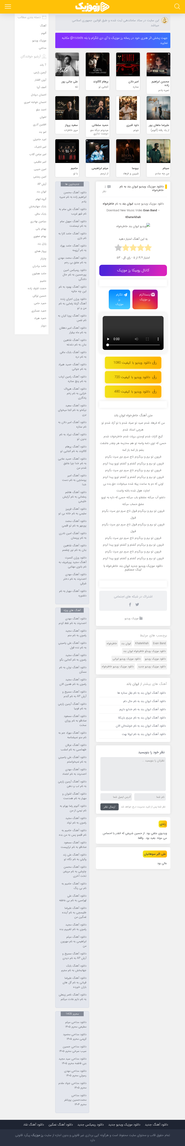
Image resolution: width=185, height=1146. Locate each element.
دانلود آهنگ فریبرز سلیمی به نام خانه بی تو (72, 511)
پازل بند (41, 244)
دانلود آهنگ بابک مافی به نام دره (73, 354)
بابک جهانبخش (37, 206)
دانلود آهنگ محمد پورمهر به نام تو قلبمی (74, 523)
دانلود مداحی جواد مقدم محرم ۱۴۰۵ (72, 1085)
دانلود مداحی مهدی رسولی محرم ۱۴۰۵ (75, 1073)
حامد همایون (39, 273)
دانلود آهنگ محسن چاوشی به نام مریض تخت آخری (74, 871)
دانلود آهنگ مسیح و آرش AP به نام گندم (74, 694)
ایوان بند (127, 203)
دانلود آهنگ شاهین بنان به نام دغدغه (74, 342)
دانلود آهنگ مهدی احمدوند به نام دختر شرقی (74, 579)
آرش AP (41, 184)
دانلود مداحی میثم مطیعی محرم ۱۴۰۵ (75, 1024)
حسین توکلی (39, 296)
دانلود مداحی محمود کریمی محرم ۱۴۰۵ (74, 1036)
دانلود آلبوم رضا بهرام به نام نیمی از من (73, 808)
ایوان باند (132, 684)
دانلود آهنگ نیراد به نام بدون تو (72, 436)
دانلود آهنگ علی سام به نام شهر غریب (72, 211)
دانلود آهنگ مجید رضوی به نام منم (75, 633)
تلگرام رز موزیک (119, 299)
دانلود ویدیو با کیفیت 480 (132, 391)
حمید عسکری (39, 311)
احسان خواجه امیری (35, 102)
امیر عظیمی (40, 162)
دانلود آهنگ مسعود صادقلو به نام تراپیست (73, 844)
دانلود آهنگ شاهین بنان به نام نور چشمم (74, 547)
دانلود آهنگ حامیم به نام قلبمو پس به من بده (72, 832)
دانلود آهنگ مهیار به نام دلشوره (72, 593)
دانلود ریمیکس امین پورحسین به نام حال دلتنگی (74, 274)
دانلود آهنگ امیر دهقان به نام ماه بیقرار (72, 330)
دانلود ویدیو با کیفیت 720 (132, 377)
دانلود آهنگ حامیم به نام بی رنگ (74, 885)
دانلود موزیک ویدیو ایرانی (127, 659)
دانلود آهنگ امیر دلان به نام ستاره (72, 424)
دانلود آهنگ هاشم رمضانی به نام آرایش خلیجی (74, 497)
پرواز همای (40, 251)
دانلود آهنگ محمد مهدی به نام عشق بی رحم (72, 260)
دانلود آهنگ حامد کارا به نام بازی (72, 235)
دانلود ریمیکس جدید (90, 1124)
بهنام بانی (41, 229)
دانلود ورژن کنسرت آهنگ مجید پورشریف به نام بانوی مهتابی (72, 562)
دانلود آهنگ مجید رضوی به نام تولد (75, 820)
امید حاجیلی (39, 139)
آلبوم (43, 33)
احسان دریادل (38, 95)
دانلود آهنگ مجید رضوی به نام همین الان (72, 681)
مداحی (42, 48)
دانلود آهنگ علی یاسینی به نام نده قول (72, 645)
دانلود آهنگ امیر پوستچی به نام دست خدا (74, 480)
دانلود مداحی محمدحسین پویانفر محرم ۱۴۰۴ (75, 1100)
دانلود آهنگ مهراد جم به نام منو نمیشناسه (72, 735)
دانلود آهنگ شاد (33, 1124)
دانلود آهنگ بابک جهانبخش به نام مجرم (73, 968)
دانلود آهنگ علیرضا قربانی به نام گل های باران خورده (74, 982)
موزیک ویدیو (132, 618)
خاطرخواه (112, 643)
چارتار (43, 258)
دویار (43, 325)
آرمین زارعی (40, 72)
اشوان (43, 117)
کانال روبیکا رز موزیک (133, 270)
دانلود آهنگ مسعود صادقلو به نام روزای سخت (75, 721)
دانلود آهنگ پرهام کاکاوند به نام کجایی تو (73, 448)
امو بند (42, 132)
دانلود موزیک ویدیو (155, 659)
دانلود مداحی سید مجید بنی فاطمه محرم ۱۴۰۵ (72, 1061)
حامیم (43, 281)
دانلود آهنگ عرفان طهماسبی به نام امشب (73, 747)
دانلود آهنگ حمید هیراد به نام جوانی (72, 366)
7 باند (43, 65)
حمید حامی (40, 303)
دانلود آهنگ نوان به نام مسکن (72, 669)
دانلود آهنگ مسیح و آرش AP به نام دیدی (74, 955)
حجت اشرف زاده (37, 288)
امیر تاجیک (40, 147)
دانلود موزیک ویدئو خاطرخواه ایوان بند (144, 651)
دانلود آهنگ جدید (156, 1124)
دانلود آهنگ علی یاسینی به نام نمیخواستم (72, 759)
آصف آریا (41, 87)
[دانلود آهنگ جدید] (92, 6)
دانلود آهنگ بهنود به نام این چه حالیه (72, 289)
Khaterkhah (142, 643)
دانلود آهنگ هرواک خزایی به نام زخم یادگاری (75, 393)
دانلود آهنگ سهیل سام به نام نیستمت (73, 223)
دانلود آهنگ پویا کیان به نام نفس (72, 318)
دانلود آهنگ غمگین (61, 1124)
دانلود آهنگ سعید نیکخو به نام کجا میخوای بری (72, 410)
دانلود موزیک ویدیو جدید (149, 203)
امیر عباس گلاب (37, 154)
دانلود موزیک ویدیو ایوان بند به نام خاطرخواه (142, 188)
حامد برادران (39, 266)
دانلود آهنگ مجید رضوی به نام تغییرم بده (73, 927)
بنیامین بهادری (38, 221)
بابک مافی (40, 214)
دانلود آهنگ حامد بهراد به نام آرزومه (73, 248)
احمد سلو (41, 109)
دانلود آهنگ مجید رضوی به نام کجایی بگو (73, 657)
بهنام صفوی (40, 236)
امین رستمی (39, 176)
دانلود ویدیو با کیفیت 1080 (132, 362)
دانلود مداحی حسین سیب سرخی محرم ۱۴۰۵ (72, 1048)
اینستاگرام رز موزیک (145, 297)
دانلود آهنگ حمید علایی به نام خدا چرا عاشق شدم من (72, 463)
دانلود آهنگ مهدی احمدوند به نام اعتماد (74, 771)
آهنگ (43, 25)
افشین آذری (39, 124)
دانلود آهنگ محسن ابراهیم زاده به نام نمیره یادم (73, 197)
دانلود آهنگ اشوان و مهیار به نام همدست (74, 796)
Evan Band (150, 210)
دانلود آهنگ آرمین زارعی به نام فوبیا (72, 706)
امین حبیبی (40, 169)
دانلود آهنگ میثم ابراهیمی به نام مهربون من (73, 941)
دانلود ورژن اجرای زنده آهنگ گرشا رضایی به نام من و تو (72, 303)
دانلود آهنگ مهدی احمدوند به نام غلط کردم (72, 620)
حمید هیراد (40, 318)
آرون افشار (40, 80)
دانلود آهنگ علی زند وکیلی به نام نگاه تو (74, 857)
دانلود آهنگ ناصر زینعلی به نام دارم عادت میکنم (72, 997)
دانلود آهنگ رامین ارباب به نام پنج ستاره (72, 379)
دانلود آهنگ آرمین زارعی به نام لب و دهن (72, 783)
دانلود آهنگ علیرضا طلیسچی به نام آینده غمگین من (74, 912)
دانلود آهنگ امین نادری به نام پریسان (72, 535)
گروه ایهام (41, 199)
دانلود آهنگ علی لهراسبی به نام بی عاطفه (72, 898)
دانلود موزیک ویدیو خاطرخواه (118, 666)
